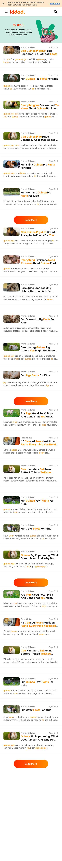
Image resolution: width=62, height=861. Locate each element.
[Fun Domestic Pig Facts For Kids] (11, 318)
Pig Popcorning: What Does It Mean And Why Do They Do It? (39, 557)
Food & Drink (26, 438)
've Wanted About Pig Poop (40, 107)
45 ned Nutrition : (38, 443)
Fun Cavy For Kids (36, 528)
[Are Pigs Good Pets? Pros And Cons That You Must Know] (11, 413)
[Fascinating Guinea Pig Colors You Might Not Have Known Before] (11, 347)
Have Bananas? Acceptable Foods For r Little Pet (39, 138)
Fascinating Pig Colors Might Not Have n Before (38, 349)
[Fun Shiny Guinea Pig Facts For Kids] (11, 163)
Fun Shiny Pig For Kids (38, 166)
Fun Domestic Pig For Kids (38, 321)
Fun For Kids (35, 375)
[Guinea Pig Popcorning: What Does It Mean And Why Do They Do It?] (11, 555)
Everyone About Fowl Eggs (38, 261)
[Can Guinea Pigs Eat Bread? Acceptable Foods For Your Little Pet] (11, 231)
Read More (55, 3)
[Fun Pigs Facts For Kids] (11, 374)
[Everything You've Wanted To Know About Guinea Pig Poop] (11, 105)
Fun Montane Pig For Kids (36, 194)
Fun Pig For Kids (39, 78)
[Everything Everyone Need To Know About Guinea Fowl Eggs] (11, 259)
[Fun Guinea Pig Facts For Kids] (11, 78)
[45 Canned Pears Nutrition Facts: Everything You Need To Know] (11, 441)
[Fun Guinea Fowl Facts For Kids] (11, 500)
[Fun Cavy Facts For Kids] (11, 527)
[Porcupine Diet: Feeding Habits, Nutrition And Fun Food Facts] (11, 287)
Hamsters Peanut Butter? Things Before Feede (37, 471)
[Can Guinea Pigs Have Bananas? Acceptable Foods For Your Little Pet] (11, 136)
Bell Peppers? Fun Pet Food (39, 52)
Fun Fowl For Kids (37, 502)
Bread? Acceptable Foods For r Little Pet (38, 234)
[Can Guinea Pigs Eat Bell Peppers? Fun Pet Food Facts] (11, 50)
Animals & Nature (28, 47)
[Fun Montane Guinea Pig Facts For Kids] (11, 191)
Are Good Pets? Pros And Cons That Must (37, 415)
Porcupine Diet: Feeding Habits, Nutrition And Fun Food (36, 289)
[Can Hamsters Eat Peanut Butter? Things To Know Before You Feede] (11, 469)
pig (17, 116)
